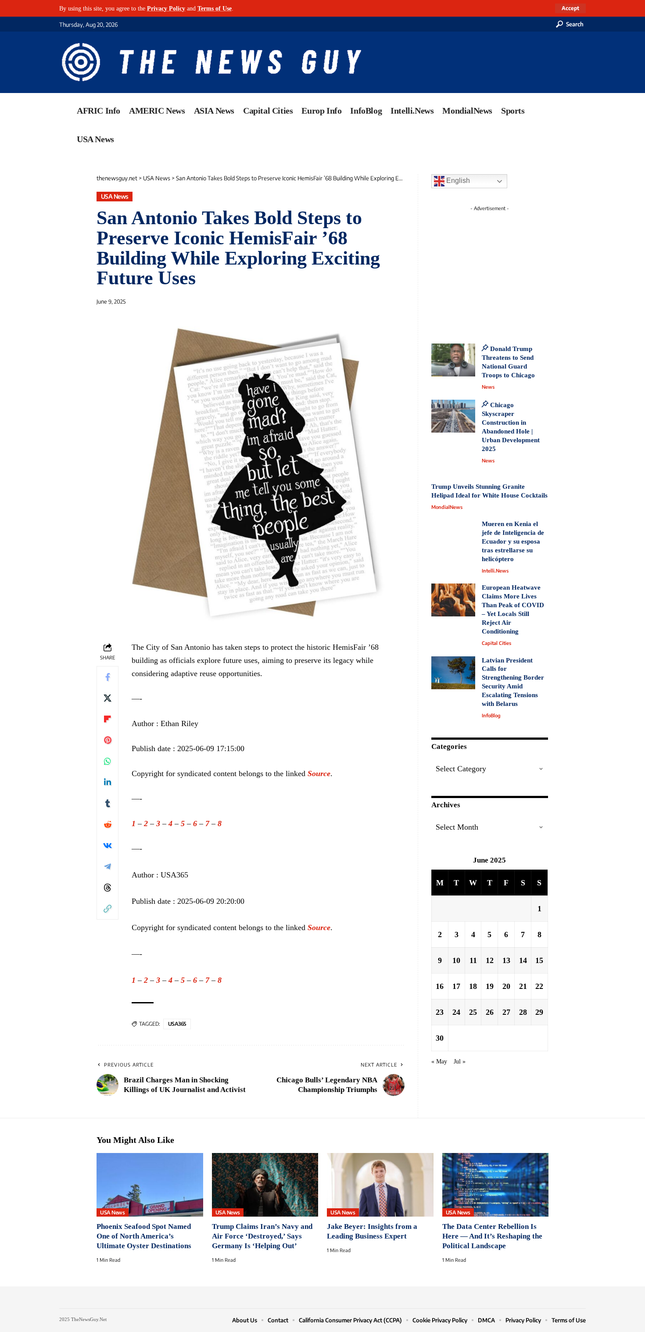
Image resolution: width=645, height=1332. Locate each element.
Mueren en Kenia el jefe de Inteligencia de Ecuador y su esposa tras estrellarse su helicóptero (513, 541)
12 (490, 960)
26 (490, 1011)
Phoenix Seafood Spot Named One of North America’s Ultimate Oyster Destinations (144, 1236)
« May (439, 1060)
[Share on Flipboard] (107, 719)
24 (456, 1011)
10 (456, 960)
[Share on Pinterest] (107, 740)
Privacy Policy (166, 8)
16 (440, 985)
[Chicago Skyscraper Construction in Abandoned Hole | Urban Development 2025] (453, 416)
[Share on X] (107, 698)
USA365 (177, 1023)
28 (523, 1011)
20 (506, 985)
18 (473, 985)
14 (523, 960)
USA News (115, 196)
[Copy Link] (107, 908)
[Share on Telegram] (107, 866)
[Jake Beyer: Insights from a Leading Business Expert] (380, 1185)
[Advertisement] (506, 270)
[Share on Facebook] (107, 676)
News (488, 387)
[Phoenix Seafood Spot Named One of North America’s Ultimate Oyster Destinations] (150, 1185)
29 (539, 1011)
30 (440, 1037)
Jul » (460, 1060)
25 (473, 1011)
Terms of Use (214, 8)
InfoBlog (491, 715)
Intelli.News (495, 570)
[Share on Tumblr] (107, 803)
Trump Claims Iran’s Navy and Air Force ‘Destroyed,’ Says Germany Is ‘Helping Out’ (262, 1236)
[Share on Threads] (107, 887)
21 (523, 985)
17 (456, 985)
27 (506, 1011)
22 (539, 985)
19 (490, 985)
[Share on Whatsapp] (107, 761)
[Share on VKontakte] (107, 845)
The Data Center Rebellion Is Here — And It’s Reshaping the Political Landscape (492, 1236)
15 (539, 960)
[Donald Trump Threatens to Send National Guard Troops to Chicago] (453, 360)
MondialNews (446, 507)
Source (319, 773)
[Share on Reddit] (107, 824)
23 (440, 1011)
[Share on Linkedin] (107, 782)
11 (473, 960)
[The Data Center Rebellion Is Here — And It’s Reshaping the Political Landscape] (495, 1185)
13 (506, 960)
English (457, 180)
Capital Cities (496, 643)
